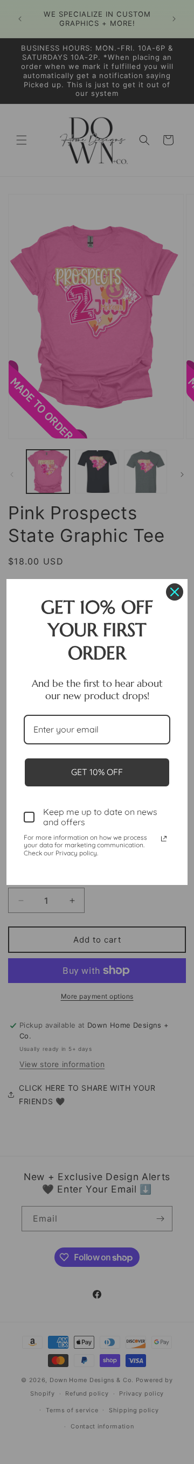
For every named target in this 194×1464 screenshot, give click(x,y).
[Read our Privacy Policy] (163, 838)
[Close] (175, 592)
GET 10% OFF (97, 771)
